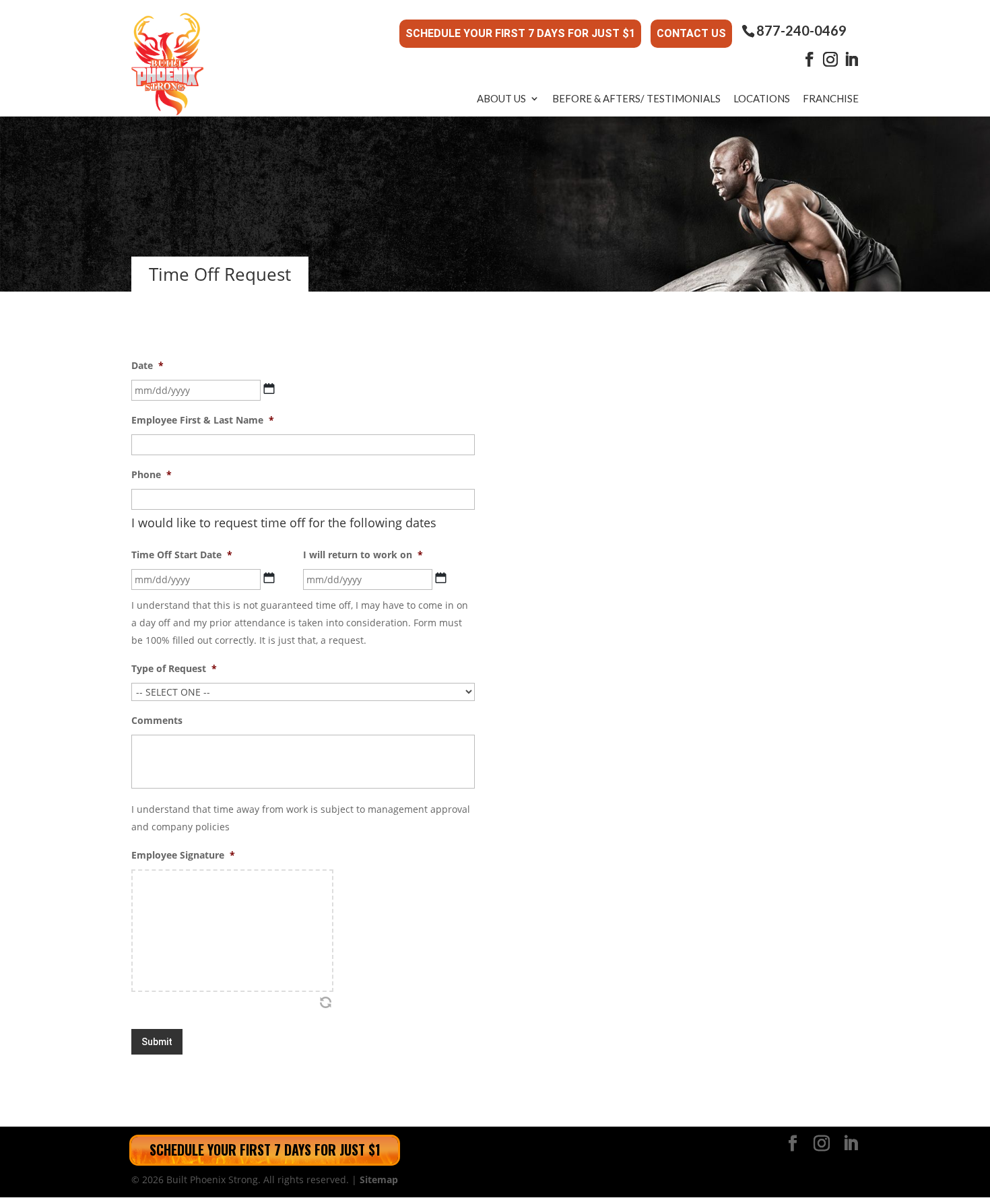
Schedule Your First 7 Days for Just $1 (520, 33)
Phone (151, 475)
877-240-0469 (801, 30)
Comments (157, 720)
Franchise (831, 98)
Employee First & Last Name (202, 420)
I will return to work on (363, 555)
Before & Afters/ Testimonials (636, 98)
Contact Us (691, 33)
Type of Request (174, 669)
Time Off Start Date (181, 555)
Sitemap (379, 1179)
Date (147, 366)
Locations (761, 98)
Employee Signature (183, 855)
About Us (501, 98)
